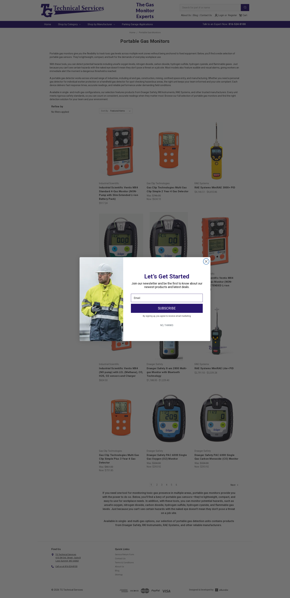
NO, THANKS (166, 325)
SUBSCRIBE (167, 308)
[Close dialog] (206, 261)
